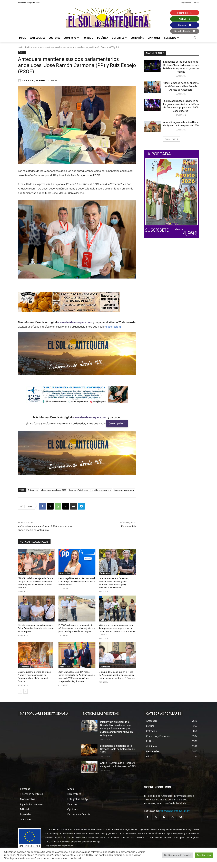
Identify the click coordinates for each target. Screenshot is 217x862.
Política (28, 47)
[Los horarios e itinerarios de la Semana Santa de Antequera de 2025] (89, 750)
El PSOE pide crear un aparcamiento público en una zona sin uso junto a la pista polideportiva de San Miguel (76, 628)
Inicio (20, 47)
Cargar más (170, 139)
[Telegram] (81, 506)
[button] (195, 38)
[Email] (65, 506)
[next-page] (25, 691)
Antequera (33, 490)
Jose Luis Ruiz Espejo (78, 490)
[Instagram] (155, 816)
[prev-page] (20, 691)
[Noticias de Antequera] (108, 18)
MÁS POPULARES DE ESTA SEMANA (44, 713)
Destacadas (65, 573)
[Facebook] (42, 506)
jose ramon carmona (124, 490)
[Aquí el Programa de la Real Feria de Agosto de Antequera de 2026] (152, 126)
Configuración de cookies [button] (177, 855)
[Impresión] (73, 506)
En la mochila (128, 526)
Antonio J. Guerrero (35, 80)
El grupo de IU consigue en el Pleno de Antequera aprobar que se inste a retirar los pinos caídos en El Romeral (117, 675)
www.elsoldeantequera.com (74, 322)
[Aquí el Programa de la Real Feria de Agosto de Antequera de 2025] (89, 767)
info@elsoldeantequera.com (174, 810)
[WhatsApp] (58, 506)
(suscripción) (117, 423)
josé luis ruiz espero (101, 490)
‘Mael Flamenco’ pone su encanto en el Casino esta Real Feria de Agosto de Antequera (181, 86)
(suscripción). (113, 326)
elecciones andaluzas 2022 (53, 490)
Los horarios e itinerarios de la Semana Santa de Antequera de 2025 (117, 749)
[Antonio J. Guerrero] (20, 80)
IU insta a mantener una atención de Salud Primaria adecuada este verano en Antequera (36, 628)
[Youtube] (180, 816)
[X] (50, 506)
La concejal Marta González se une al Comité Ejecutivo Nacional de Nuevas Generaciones (76, 581)
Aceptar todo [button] (204, 855)
